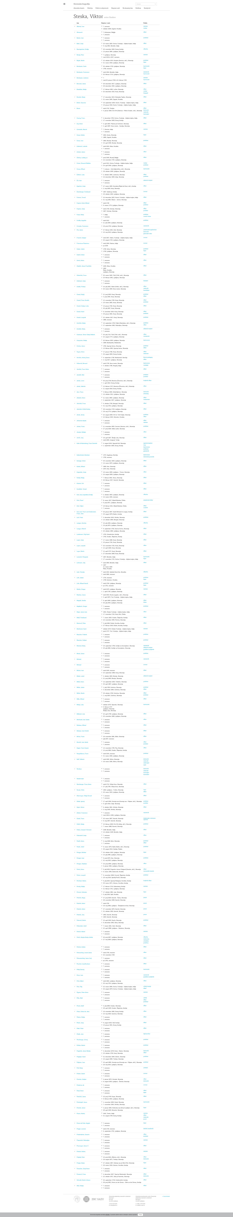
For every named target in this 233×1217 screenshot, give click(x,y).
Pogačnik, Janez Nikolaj (83, 1051)
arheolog (146, 393)
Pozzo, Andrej (81, 1113)
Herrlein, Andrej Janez (83, 357)
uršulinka (146, 941)
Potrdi (140, 1214)
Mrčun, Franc (80, 736)
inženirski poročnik (148, 456)
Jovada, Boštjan (81, 432)
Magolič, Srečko (81, 600)
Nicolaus (79, 769)
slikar (144, 32)
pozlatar (145, 210)
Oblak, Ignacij (81, 801)
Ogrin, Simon (80, 807)
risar (144, 445)
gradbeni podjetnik (148, 649)
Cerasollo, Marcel (82, 129)
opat (144, 765)
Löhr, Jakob (80, 577)
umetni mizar (147, 216)
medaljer (145, 365)
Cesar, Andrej (80, 135)
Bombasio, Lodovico (82, 78)
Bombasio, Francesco (83, 72)
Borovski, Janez (81, 83)
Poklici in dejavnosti (102, 8)
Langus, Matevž (81, 528)
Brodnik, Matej (81, 97)
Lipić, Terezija (81, 572)
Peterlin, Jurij (80, 914)
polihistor (146, 449)
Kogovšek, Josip (81, 472)
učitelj (145, 997)
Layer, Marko (80, 551)
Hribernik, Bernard (82, 363)
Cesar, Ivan (80, 140)
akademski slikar (148, 500)
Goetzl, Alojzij (80, 294)
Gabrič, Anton (81, 254)
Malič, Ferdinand (81, 617)
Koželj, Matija (80, 477)
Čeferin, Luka (80, 174)
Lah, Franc (80, 517)
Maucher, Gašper (82, 640)
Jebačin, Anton (81, 398)
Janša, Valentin (81, 386)
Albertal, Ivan (80, 26)
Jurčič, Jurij (80, 437)
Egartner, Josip (81, 186)
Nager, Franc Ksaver (83, 748)
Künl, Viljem (80, 506)
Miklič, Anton (80, 681)
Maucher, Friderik (82, 634)
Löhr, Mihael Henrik (82, 583)
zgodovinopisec (147, 443)
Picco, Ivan (80, 975)
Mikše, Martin (80, 693)
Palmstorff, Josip (81, 835)
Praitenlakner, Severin (83, 1134)
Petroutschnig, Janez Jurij (84, 958)
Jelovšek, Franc (81, 403)
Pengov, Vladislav (82, 863)
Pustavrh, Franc (81, 1174)
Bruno (78, 108)
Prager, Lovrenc (81, 1129)
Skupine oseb (115, 8)
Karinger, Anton (81, 461)
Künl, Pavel (80, 500)
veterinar (146, 353)
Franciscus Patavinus (83, 243)
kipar (144, 62)
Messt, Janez (80, 653)
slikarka (145, 49)
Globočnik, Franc (82, 275)
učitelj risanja (147, 986)
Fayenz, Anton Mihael (83, 203)
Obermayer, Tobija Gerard (84, 795)
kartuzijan (146, 114)
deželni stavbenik (148, 1128)
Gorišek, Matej (81, 329)
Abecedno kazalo (79, 8)
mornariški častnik (148, 871)
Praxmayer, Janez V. (83, 1146)
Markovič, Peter (81, 623)
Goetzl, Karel (80, 311)
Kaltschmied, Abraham (83, 455)
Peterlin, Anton (81, 903)
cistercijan (146, 763)
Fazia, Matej (80, 214)
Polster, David (81, 1073)
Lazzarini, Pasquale (82, 557)
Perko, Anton (80, 869)
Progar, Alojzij (80, 1163)
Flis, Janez (80, 230)
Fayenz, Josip (81, 209)
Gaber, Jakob (80, 249)
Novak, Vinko (80, 790)
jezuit (144, 1119)
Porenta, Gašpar (81, 1079)
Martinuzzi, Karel (81, 629)
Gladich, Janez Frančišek (84, 266)
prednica (145, 943)
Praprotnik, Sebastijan (83, 1140)
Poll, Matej (80, 1068)
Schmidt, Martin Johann (83, 1180)
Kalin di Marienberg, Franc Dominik (87, 443)
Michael (79, 659)
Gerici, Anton (80, 260)
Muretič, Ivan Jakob (82, 742)
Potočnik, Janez (81, 1096)
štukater (145, 280)
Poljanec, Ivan (81, 1062)
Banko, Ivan (80, 38)
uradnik (145, 507)
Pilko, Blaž (80, 998)
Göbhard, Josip (81, 281)
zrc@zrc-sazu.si (141, 1205)
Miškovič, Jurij (81, 714)
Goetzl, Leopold (81, 317)
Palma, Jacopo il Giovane (84, 830)
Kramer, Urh (80, 483)
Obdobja (90, 8)
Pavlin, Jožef (80, 847)
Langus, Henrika (81, 523)
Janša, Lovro (80, 380)
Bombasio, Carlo (81, 66)
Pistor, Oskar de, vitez (83, 1011)
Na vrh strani (166, 1196)
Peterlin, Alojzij (81, 897)
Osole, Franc (80, 818)
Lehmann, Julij (81, 562)
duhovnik (146, 110)
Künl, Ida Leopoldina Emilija (85, 494)
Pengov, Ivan (80, 858)
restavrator (146, 399)
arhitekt (145, 1067)
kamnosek (146, 66)
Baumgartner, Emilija (83, 49)
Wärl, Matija (80, 1185)
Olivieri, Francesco (82, 813)
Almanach (79, 32)
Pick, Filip (79, 986)
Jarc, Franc (80, 392)
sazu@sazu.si (113, 1205)
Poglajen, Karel (81, 1056)
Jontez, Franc (81, 426)
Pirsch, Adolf (80, 1006)
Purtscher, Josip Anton (83, 1168)
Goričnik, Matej (81, 323)
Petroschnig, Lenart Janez (84, 952)
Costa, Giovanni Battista (84, 163)
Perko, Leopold (81, 875)
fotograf (145, 93)
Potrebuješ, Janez (82, 1102)
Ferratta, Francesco (82, 226)
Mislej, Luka (80, 704)
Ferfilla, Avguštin (81, 220)
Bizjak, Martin (80, 60)
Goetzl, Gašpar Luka (83, 306)
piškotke (107, 1214)
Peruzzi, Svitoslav (82, 892)
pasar (145, 897)
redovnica (146, 939)
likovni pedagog (147, 357)
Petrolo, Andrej (81, 947)
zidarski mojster (147, 180)
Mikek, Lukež (80, 676)
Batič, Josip (80, 43)
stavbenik (146, 72)
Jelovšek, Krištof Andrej (83, 409)
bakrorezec (146, 340)
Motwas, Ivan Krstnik (83, 731)
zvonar (145, 191)
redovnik (145, 112)
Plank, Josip (80, 1022)
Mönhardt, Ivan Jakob (83, 719)
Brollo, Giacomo (81, 102)
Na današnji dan (128, 8)
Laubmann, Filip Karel (83, 534)
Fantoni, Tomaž (81, 197)
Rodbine (138, 8)
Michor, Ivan (80, 670)
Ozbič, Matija (80, 824)
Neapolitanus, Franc (82, 753)
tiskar (145, 602)
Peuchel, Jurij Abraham (83, 964)
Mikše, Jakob (80, 687)
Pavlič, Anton (80, 841)
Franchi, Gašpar (81, 237)
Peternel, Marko (81, 920)
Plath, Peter (80, 1028)
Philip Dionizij (80, 969)
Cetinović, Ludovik (82, 146)
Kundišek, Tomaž (82, 489)
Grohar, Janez (81, 346)
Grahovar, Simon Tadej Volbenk (86, 334)
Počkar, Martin (81, 1045)
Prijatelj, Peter (81, 1157)
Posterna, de (80, 1085)
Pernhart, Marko (81, 881)
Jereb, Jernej (80, 415)
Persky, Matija (81, 886)
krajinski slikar (147, 380)
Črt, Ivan (79, 180)
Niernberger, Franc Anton (84, 784)
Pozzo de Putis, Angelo (83, 1123)
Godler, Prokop (81, 286)
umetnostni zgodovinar (150, 229)
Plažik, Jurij (80, 1034)
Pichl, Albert (80, 981)
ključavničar (146, 1033)
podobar (145, 37)
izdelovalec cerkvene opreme (149, 818)
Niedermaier (80, 778)
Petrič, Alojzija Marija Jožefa (85, 937)
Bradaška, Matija (81, 89)
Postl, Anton (80, 1090)
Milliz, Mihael (80, 699)
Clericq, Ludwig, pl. (82, 157)
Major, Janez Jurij (82, 612)
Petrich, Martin (81, 931)
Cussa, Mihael (81, 169)
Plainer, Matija (81, 1017)
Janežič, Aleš (80, 375)
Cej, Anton (80, 123)
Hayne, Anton (80, 352)
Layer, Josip (80, 540)
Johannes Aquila (81, 420)
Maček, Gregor (81, 589)
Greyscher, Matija (82, 340)
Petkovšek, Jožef (81, 926)
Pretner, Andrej (81, 1151)
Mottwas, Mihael (81, 725)
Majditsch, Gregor (82, 606)
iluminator (146, 774)
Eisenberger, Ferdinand (83, 192)
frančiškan (146, 290)
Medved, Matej (81, 646)
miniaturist (146, 336)
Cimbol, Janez (81, 152)
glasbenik (146, 451)
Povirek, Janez (81, 1108)
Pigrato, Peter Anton (82, 992)
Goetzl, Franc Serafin (83, 300)
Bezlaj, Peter (80, 55)
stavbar (145, 26)
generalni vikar (147, 233)
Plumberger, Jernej (82, 1039)
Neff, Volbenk (80, 759)
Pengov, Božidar (81, 852)
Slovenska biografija (82, 4)
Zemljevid (147, 8)
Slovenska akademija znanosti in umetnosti (119, 1196)
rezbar (145, 28)
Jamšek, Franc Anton (83, 369)
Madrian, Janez (81, 595)
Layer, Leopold (81, 545)
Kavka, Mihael (81, 466)
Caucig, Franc (81, 118)
